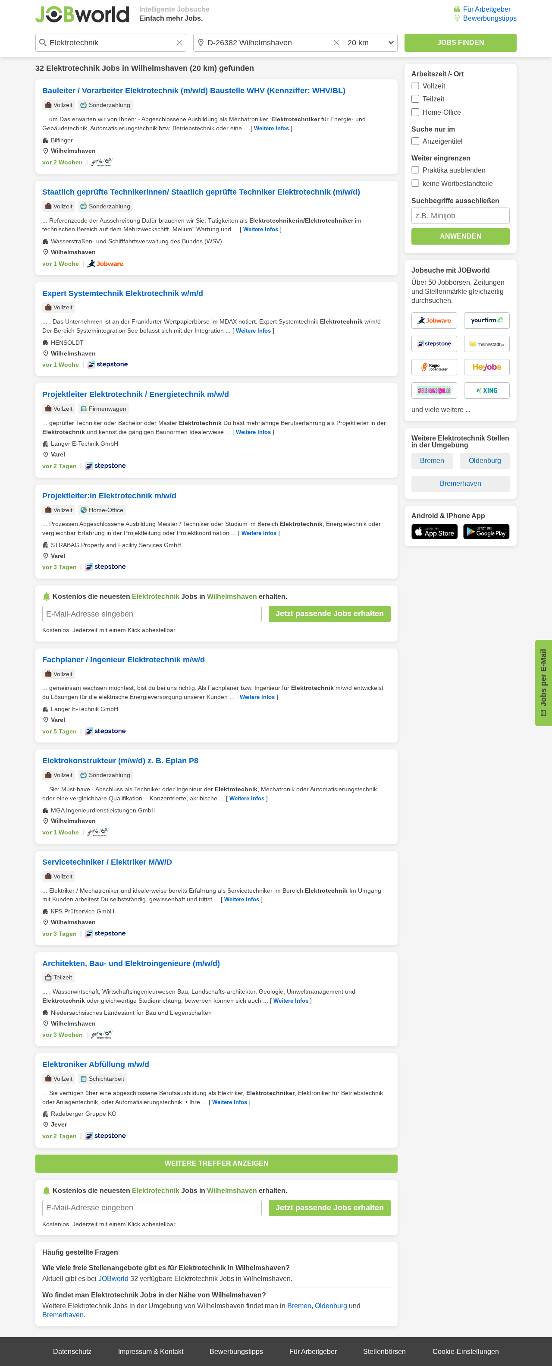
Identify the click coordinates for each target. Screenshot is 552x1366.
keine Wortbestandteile (458, 183)
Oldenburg (331, 1305)
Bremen (299, 1305)
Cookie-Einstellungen (466, 1351)
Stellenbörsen (384, 1351)
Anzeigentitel (443, 141)
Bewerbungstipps (490, 18)
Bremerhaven (63, 1315)
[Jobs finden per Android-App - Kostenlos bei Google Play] (486, 531)
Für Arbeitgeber (487, 9)
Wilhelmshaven (159, 68)
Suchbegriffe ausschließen (455, 201)
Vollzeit (434, 86)
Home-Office (442, 112)
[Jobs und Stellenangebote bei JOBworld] (82, 14)
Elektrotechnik (73, 68)
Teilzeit (433, 99)
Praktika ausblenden (454, 170)
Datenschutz (72, 1351)
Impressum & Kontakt (150, 1351)
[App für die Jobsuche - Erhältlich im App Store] (434, 531)
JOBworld (113, 1278)
